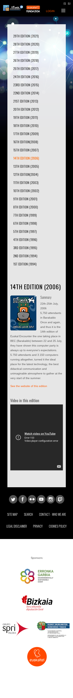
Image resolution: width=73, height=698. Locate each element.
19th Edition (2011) (25, 117)
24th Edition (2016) (26, 76)
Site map (12, 514)
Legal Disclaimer (16, 526)
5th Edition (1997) (25, 231)
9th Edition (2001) (25, 199)
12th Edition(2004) (25, 174)
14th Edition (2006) (26, 158)
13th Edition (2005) (26, 166)
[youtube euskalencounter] (41, 499)
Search (28, 514)
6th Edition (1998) (25, 223)
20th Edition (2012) (26, 109)
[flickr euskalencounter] (32, 499)
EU (69, 3)
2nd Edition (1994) (25, 256)
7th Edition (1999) (25, 215)
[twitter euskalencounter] (13, 499)
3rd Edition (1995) (25, 247)
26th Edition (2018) (26, 60)
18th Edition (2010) (25, 125)
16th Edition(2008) (25, 142)
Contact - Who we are (52, 514)
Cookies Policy (58, 526)
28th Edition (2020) (26, 44)
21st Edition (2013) (25, 101)
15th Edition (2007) (26, 150)
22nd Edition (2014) (26, 93)
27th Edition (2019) (25, 52)
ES (65, 3)
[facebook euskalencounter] (22, 499)
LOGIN (50, 11)
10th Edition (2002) (26, 190)
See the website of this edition (28, 386)
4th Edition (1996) (25, 239)
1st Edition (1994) (24, 264)
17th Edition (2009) (26, 133)
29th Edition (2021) (26, 36)
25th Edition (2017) (25, 68)
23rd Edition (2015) (26, 85)
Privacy (38, 526)
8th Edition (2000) (25, 207)
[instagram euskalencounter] (50, 499)
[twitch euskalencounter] (60, 499)
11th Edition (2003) (25, 182)
